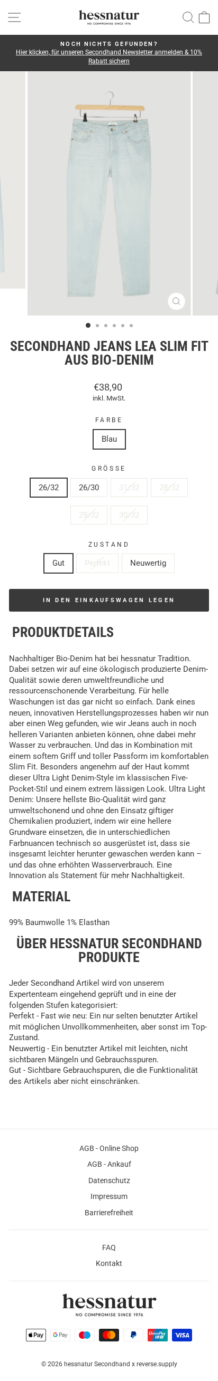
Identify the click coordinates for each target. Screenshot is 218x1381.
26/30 (89, 487)
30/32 (129, 515)
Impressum (109, 1196)
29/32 (89, 515)
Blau (109, 439)
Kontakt (109, 1263)
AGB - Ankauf (109, 1164)
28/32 (169, 487)
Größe (109, 468)
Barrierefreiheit (109, 1212)
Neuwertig (148, 563)
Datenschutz (109, 1180)
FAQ (109, 1247)
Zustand (109, 544)
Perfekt (97, 563)
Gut (58, 563)
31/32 (129, 487)
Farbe (109, 420)
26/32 (49, 487)
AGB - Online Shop (109, 1148)
